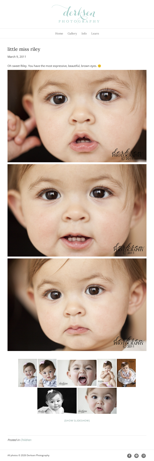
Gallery (72, 33)
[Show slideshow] (77, 420)
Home (59, 33)
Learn (95, 33)
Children (25, 440)
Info (84, 33)
